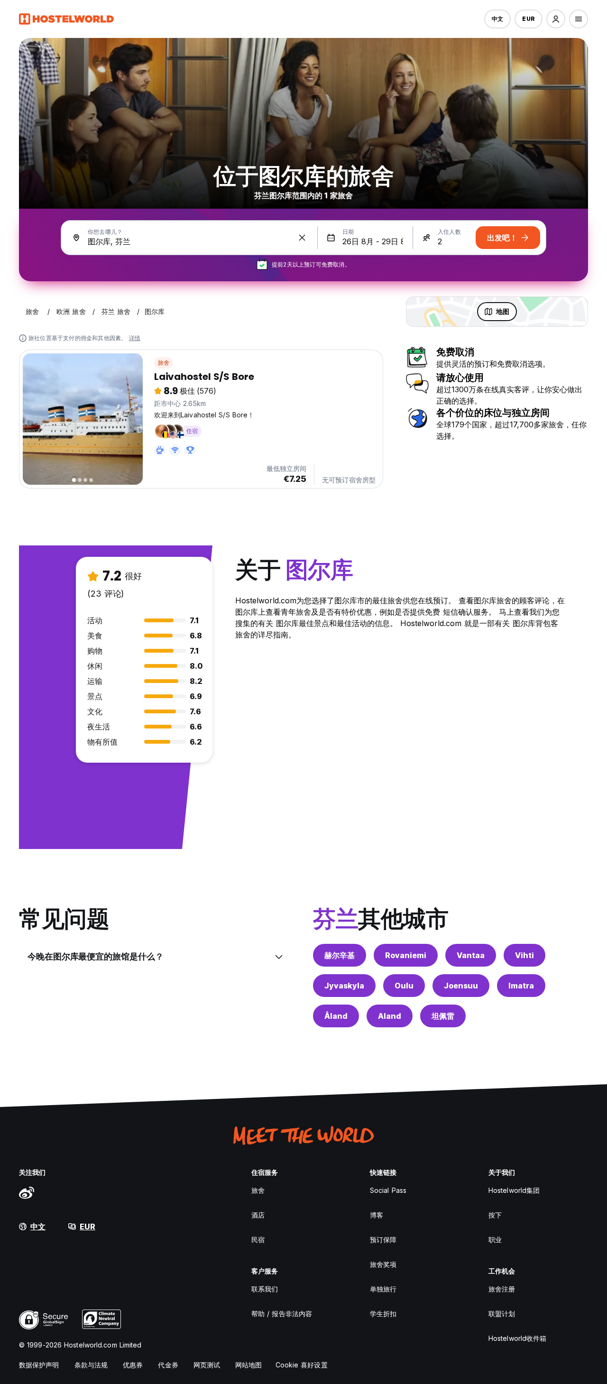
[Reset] (302, 237)
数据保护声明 (39, 1365)
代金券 (168, 1365)
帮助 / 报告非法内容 (281, 1314)
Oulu (404, 985)
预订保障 (383, 1240)
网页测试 (206, 1365)
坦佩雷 (443, 1016)
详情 (134, 337)
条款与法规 (91, 1365)
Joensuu (461, 985)
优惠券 (133, 1365)
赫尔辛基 (339, 955)
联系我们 (264, 1289)
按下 (495, 1215)
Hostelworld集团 (514, 1190)
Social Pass (388, 1190)
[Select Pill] (555, 18)
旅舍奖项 (383, 1264)
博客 (376, 1215)
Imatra (521, 985)
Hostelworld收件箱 (517, 1338)
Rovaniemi (405, 955)
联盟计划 (501, 1314)
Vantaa (471, 955)
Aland (389, 1016)
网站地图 (248, 1365)
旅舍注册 (501, 1289)
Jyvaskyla (344, 985)
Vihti (524, 955)
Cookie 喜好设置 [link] (302, 1365)
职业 (495, 1240)
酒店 (258, 1215)
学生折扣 (383, 1314)
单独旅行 (383, 1289)
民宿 (258, 1240)
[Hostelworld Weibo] (26, 1192)
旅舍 (163, 362)
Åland (336, 1016)
